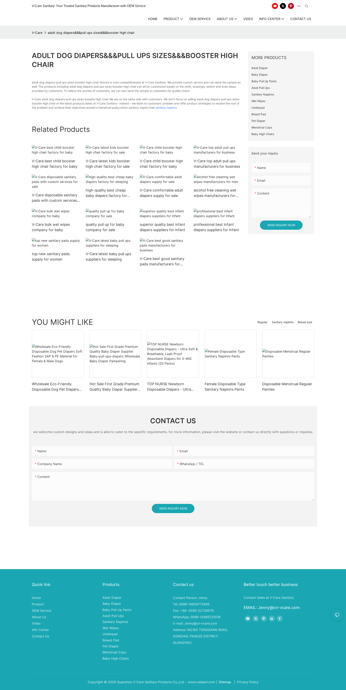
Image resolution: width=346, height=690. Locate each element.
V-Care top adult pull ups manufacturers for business (217, 163)
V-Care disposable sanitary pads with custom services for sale (54, 198)
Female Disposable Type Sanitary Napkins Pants (225, 386)
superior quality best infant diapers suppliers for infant (162, 227)
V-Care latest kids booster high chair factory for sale (108, 163)
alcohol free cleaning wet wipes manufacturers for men (215, 193)
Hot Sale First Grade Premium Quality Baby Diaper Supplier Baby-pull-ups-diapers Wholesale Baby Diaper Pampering (114, 387)
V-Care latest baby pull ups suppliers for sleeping (108, 256)
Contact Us (40, 636)
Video (36, 623)
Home (36, 598)
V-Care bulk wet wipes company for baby (51, 227)
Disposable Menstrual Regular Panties (287, 386)
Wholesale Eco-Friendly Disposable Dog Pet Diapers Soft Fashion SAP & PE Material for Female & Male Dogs (55, 387)
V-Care (37, 33)
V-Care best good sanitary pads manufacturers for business (162, 262)
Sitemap (225, 682)
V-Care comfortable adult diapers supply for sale (161, 193)
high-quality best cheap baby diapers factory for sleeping (106, 193)
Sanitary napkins (283, 322)
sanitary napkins (166, 107)
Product (38, 604)
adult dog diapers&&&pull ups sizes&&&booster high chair (91, 33)
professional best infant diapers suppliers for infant (216, 227)
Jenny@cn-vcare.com (200, 623)
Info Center (40, 630)
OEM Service (41, 611)
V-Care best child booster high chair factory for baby (54, 163)
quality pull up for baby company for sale (105, 227)
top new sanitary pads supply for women (51, 256)
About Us (39, 617)
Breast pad (305, 322)
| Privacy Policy (245, 682)
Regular (262, 322)
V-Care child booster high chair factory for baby (161, 163)
